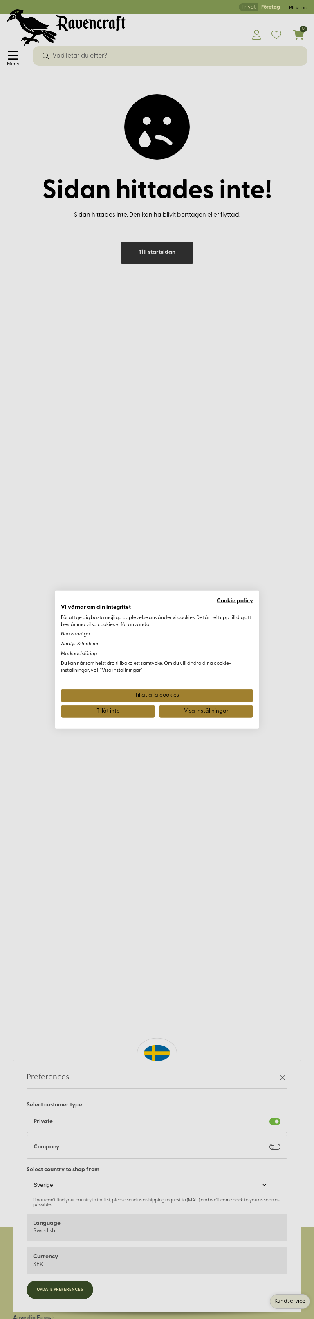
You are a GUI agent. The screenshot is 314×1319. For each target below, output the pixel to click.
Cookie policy (235, 601)
